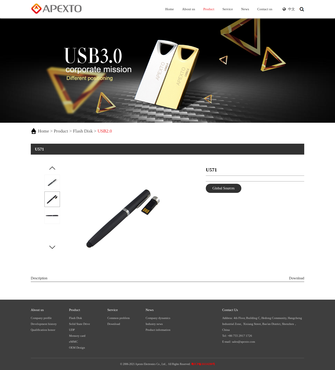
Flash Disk (83, 130)
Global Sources (223, 188)
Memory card (77, 335)
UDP (72, 330)
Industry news (154, 324)
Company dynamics (158, 318)
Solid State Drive (79, 324)
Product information (158, 330)
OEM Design (77, 347)
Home (43, 130)
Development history (44, 324)
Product (61, 130)
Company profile (41, 318)
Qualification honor (43, 330)
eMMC (73, 341)
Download (296, 278)
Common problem (118, 318)
